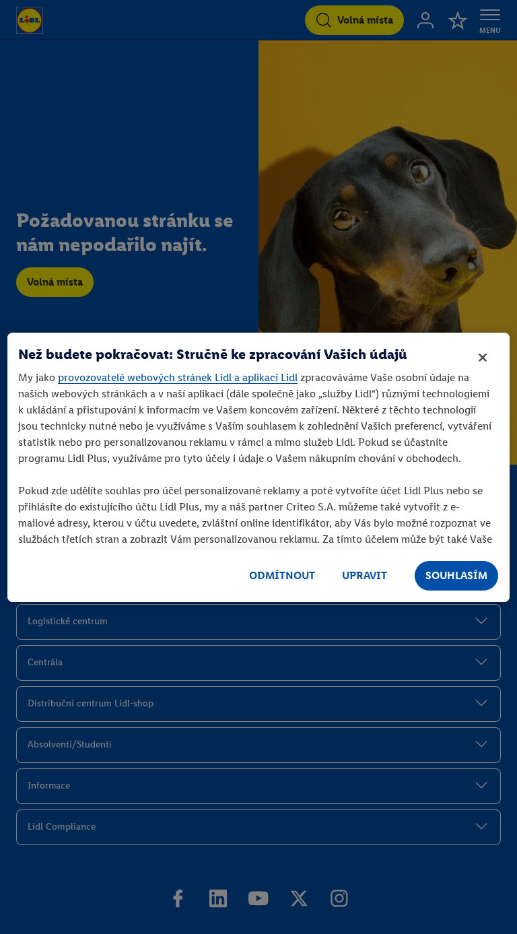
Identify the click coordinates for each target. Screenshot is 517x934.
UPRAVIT (364, 575)
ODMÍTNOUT (282, 575)
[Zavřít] (482, 357)
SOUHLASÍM (456, 575)
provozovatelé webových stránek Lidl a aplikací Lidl (178, 377)
